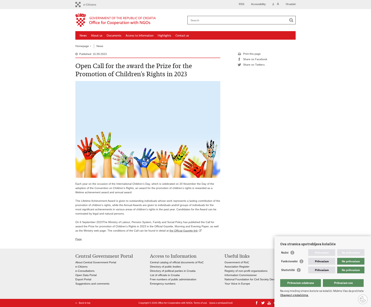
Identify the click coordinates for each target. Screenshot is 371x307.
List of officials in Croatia (165, 275)
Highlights (164, 35)
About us (96, 35)
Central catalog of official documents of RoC (177, 262)
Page (78, 239)
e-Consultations (84, 270)
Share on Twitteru (254, 64)
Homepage (82, 46)
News (83, 35)
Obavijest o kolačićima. (294, 295)
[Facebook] (257, 303)
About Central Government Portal (95, 262)
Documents (114, 35)
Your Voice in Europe (237, 283)
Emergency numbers (162, 283)
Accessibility (258, 4)
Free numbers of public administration (173, 279)
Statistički (288, 270)
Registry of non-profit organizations (246, 270)
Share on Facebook (255, 59)
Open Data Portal (86, 275)
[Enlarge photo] (147, 129)
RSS (241, 4)
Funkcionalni (289, 261)
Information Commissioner (241, 275)
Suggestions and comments (92, 283)
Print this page (252, 53)
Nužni (284, 252)
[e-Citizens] (94, 4)
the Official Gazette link (183, 230)
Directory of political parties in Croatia (173, 270)
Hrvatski (291, 4)
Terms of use (200, 303)
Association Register (237, 266)
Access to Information (139, 35)
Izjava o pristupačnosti (221, 303)
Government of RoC (237, 262)
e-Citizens (81, 266)
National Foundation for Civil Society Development (255, 279)
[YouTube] (269, 303)
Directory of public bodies (165, 266)
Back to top (84, 303)
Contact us (182, 35)
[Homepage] (130, 20)
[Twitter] (263, 303)
